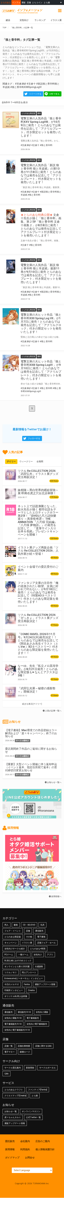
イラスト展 (56, 20)
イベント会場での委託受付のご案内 (38, 568)
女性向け (24, 20)
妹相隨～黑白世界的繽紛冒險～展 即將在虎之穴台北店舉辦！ (38, 491)
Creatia (31, 990)
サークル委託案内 (12, 1068)
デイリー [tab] (11, 461)
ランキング (40, 20)
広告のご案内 (42, 1141)
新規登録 (30, 1068)
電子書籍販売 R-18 (13, 1024)
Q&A (6, 1073)
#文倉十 (31, 83)
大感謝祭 (39, 966)
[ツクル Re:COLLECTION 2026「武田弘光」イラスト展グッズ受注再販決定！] (10, 474)
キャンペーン (10, 943)
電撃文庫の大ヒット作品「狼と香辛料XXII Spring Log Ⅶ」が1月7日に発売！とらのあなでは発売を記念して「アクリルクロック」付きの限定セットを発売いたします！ (41, 323)
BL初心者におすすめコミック (17, 960)
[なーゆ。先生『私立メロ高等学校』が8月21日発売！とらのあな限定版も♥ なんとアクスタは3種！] (10, 669)
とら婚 (47, 2)
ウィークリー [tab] (26, 461)
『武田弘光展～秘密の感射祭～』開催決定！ (36, 690)
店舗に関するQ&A (43, 1046)
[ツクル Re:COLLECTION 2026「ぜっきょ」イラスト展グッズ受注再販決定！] (10, 618)
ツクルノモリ (10, 972)
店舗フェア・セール (46, 943)
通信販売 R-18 (24, 1012)
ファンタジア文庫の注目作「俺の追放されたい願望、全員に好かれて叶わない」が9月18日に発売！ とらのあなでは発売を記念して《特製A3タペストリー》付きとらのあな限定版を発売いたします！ (38, 592)
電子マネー (9, 1052)
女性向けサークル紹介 (14, 948)
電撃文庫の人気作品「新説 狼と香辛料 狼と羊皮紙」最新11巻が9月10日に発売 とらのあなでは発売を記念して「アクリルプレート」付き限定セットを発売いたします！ (41, 273)
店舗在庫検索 (24, 1046)
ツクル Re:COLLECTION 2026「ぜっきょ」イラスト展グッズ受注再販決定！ (38, 618)
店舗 (29, 2)
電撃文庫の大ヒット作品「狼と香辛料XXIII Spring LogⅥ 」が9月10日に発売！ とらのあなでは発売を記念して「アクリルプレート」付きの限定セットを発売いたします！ (41, 370)
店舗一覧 (8, 1046)
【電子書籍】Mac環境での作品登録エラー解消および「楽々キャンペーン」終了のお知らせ (31, 733)
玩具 (42, 925)
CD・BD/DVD (29, 925)
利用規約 (25, 1149)
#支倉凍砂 (20, 83)
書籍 (16, 925)
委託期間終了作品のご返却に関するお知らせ (31, 750)
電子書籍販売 (33, 1018)
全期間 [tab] (40, 461)
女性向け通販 (42, 1012)
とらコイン (37, 2)
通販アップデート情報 (45, 984)
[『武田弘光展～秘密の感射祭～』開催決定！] (10, 692)
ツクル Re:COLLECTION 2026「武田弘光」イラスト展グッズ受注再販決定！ (38, 474)
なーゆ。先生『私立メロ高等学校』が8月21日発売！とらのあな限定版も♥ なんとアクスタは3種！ (38, 670)
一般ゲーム (23, 954)
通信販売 (39, 931)
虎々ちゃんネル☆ (12, 1117)
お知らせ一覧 (10, 1111)
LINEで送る (54, 94)
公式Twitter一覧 (33, 1117)
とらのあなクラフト (13, 1089)
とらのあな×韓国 (37, 948)
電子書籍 (41, 937)
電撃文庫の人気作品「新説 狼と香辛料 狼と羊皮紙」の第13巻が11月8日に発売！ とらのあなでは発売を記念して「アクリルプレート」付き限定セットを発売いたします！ (41, 173)
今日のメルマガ (11, 984)
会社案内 (25, 1141)
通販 (24, 2)
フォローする (34, 438)
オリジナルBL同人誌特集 (15, 996)
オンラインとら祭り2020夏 (17, 966)
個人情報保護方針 (45, 1149)
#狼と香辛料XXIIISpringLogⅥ (25, 87)
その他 (29, 937)
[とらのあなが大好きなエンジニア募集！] (32, 888)
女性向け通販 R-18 (13, 1018)
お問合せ (30, 1157)
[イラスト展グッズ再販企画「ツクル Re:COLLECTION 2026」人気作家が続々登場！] (10, 551)
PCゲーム (8, 954)
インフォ (16, 2)
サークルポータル (47, 1068)
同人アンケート (29, 972)
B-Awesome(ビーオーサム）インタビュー (23, 978)
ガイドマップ (12, 1157)
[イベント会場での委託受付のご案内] (10, 570)
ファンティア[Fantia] (37, 1089)
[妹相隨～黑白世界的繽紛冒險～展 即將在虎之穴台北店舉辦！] (10, 493)
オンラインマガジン (31, 1111)
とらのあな (6, 2)
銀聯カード (25, 1052)
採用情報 (10, 1149)
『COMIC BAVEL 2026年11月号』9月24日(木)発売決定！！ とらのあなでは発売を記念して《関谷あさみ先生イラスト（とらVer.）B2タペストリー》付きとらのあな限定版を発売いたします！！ (38, 643)
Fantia (27, 984)
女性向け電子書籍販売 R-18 (17, 1030)
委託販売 (10, 1141)
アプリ (50, 954)
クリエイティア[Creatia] (15, 1095)
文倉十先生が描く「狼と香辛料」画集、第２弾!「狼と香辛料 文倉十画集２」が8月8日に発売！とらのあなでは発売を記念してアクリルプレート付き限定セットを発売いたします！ (41, 225)
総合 (8, 20)
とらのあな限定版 (12, 937)
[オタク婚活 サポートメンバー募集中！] (32, 860)
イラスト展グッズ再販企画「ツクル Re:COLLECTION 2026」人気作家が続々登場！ (38, 550)
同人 (6, 925)
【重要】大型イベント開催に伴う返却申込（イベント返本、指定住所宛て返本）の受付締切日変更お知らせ (31, 767)
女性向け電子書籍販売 (37, 1024)
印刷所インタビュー (13, 990)
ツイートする (35, 94)
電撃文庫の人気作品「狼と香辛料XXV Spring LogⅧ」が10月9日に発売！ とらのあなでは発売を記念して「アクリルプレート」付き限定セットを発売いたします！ (41, 127)
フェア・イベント (12, 931)
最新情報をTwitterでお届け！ (32, 429)
